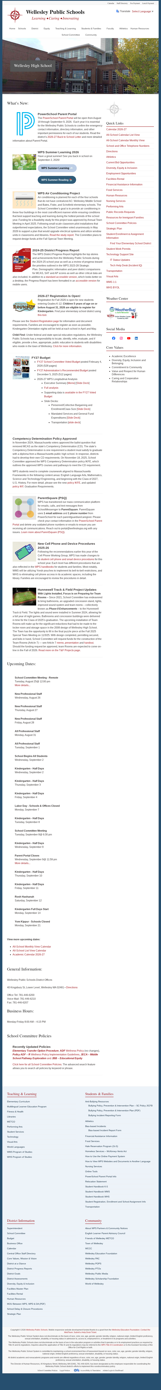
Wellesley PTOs (93, 1268)
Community (91, 35)
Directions (72, 987)
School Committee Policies (121, 223)
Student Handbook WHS (97, 1196)
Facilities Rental (115, 179)
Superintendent (14, 1228)
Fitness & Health (15, 1111)
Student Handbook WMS (97, 1191)
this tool (42, 315)
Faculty (110, 28)
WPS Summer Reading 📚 (56, 180)
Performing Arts (114, 206)
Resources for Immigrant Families (125, 217)
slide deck (74, 422)
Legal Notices (65, 1370)
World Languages (16, 1147)
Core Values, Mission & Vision (22, 1258)
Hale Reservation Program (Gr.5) (101, 1146)
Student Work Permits (118, 249)
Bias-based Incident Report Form (104, 1130)
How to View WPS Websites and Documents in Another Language (117, 1161)
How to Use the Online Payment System (105, 1156)
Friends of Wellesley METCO (99, 1238)
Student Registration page (44, 321)
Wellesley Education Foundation (101, 1253)
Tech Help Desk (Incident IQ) (126, 265)
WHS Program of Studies (19, 1157)
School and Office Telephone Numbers (127, 146)
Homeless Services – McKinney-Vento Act (106, 1151)
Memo (71, 383)
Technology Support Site (120, 254)
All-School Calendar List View (123, 135)
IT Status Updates (120, 260)
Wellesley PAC (92, 1258)
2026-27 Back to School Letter (64, 137)
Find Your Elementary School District (130, 243)
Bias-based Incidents (95, 1126)
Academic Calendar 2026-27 (29, 954)
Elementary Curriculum (18, 1101)
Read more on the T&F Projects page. (60, 650)
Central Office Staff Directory (21, 1253)
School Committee (71, 35)
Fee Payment (135, 3)
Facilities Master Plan (17, 1288)
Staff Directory (122, 3)
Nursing (111, 201)
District (34, 28)
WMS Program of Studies (19, 1152)
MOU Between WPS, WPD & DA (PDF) (26, 1304)
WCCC (88, 1248)
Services (120, 201)
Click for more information (67, 346)
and (49, 1058)
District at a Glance (16, 1263)
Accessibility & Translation (90, 1370)
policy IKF (18, 486)
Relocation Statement (96, 1181)
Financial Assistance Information (124, 184)
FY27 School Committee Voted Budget (58, 361)
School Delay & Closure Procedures (25, 1309)
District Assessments (17, 1278)
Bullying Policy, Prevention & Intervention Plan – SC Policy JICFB (120, 1105)
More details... (22, 685)
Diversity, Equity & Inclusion (121, 168)
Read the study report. (62, 235)
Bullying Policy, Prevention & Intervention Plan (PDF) (114, 1110)
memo (60, 642)
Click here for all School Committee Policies (37, 1064)
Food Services (114, 190)
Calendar (111, 3)
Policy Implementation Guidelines (46, 1054)
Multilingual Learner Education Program (27, 1106)
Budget (10, 1238)
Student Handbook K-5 (96, 1186)
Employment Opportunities (121, 173)
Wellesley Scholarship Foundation (102, 1278)
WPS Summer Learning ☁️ (57, 168)
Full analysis (51, 387)
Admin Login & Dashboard (113, 1370)
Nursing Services (93, 1166)
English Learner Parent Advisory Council (105, 1233)
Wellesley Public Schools (55, 12)
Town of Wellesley (94, 1243)
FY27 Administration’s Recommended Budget (62, 370)
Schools (22, 28)
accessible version (86, 280)
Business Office (14, 1243)
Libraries (11, 1116)
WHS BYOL (113, 287)
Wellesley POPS (93, 1263)
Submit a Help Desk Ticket (85, 1332)
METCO (11, 1121)
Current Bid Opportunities (120, 162)
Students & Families (91, 28)
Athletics (123, 28)
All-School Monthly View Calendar (32, 946)
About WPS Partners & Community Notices (106, 1228)
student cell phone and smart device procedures (67, 559)
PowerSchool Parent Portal (58, 118)
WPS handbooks (44, 566)
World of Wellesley (94, 1283)
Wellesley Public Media (96, 1273)
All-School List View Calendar (29, 950)
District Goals (13, 1273)
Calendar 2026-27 (116, 129)
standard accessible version (61, 277)
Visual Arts (112, 276)
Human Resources (139, 28)
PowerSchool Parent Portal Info (100, 1176)
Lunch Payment (148, 3)
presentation (72, 642)
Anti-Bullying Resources (97, 1101)
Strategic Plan (114, 228)
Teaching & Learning (65, 28)
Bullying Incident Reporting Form (104, 1115)
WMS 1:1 (111, 282)
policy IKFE (73, 482)
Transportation (114, 271)
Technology (12, 1137)
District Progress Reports (19, 1268)
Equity (47, 28)
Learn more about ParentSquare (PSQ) (42, 532)
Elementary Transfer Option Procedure (36, 1050)
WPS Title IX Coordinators (112, 1345)
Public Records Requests (120, 212)
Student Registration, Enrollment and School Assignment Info (115, 1201)
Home (12, 28)
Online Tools (91, 1171)
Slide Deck (83, 383)
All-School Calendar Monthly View (125, 140)
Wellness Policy (72, 1050)
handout (88, 642)
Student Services (15, 1131)
